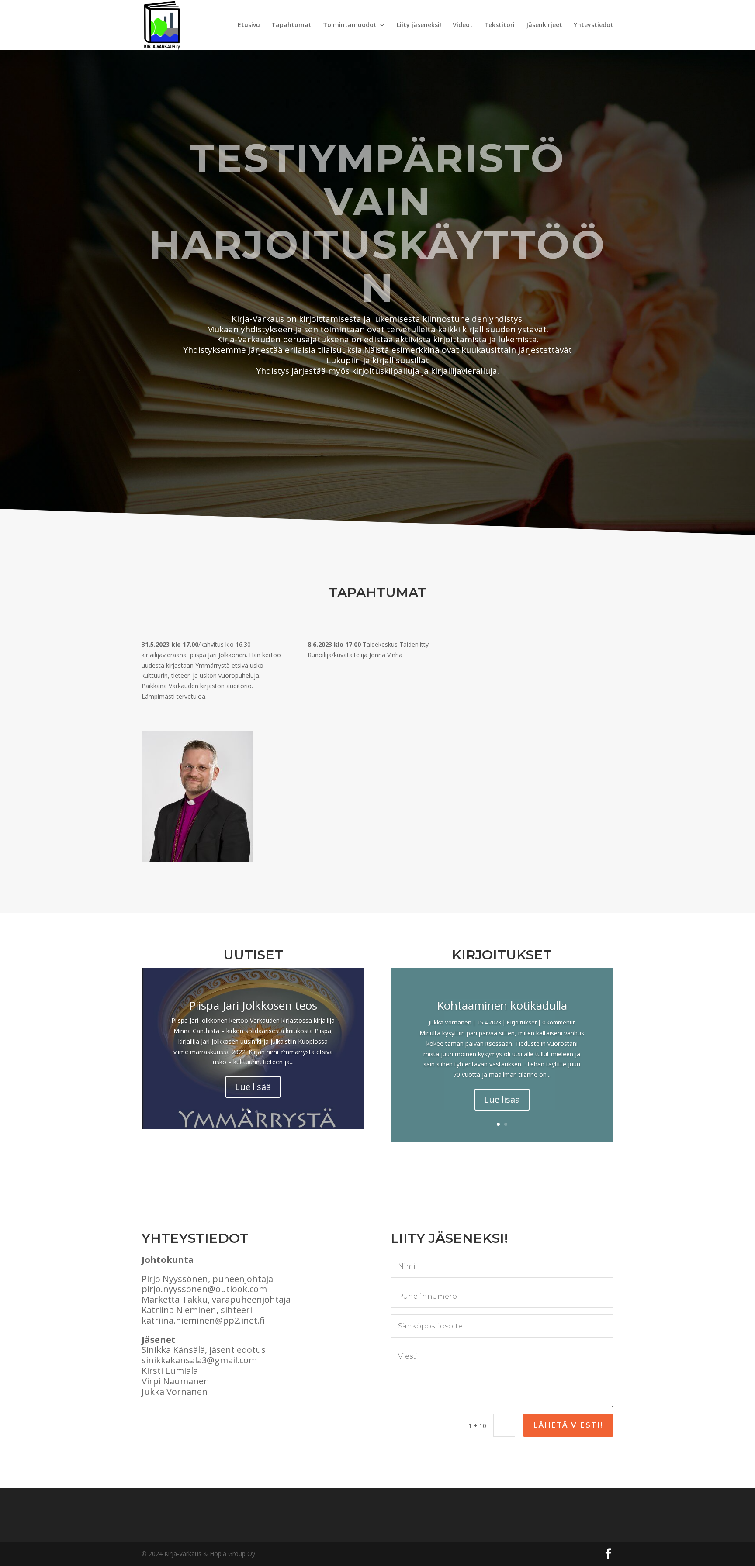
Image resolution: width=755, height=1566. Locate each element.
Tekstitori (499, 25)
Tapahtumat (291, 25)
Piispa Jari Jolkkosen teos (253, 1005)
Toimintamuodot (350, 25)
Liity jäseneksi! (419, 25)
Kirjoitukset (522, 1022)
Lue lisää (253, 1087)
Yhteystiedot (593, 25)
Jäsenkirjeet (544, 25)
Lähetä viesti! (568, 1425)
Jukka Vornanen (450, 1022)
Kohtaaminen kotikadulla (502, 1005)
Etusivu (249, 25)
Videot (463, 25)
